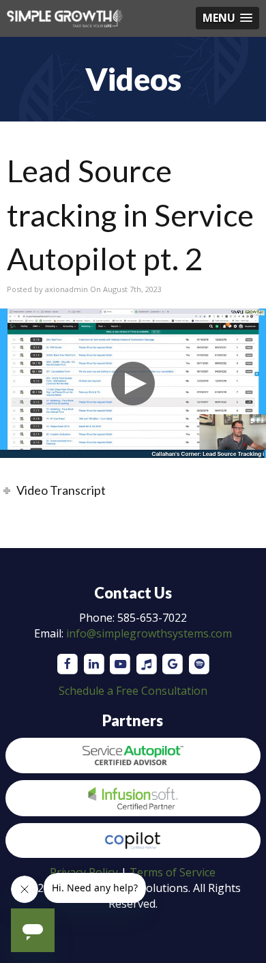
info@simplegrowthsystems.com (149, 633)
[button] (227, 18)
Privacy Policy (84, 872)
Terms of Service (173, 872)
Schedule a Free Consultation (133, 690)
